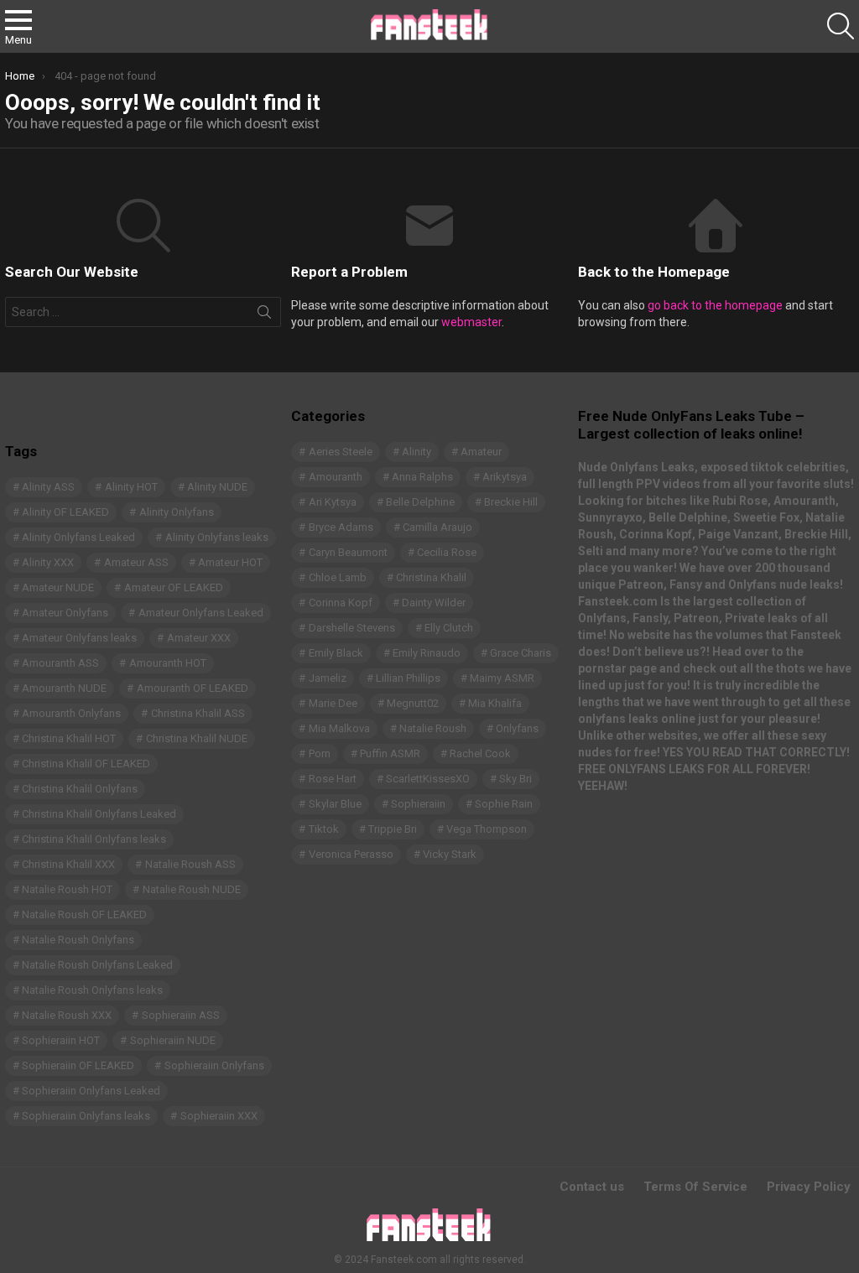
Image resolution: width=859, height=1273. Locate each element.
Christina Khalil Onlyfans (80, 788)
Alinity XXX (48, 562)
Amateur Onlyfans (65, 612)
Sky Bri (515, 778)
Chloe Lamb (338, 577)
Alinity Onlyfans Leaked (78, 537)
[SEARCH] (840, 26)
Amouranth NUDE (64, 688)
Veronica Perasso (351, 854)
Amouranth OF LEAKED (192, 688)
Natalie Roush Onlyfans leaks (92, 990)
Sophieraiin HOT (61, 1040)
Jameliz (327, 678)
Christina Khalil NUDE (196, 738)
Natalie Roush (432, 728)
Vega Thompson (486, 829)
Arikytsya (504, 476)
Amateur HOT (230, 562)
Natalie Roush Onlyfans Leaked (97, 965)
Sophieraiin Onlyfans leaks (86, 1115)
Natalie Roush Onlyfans (78, 939)
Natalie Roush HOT (67, 889)
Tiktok (324, 829)
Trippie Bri (392, 829)
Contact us (592, 1186)
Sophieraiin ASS (181, 1015)
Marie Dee (333, 703)
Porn (320, 753)
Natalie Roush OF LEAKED (84, 914)
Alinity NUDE (217, 487)
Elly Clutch (448, 627)
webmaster (471, 322)
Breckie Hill (511, 502)
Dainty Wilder (434, 602)
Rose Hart (333, 778)
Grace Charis (520, 653)
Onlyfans (517, 728)
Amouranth (335, 476)
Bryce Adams (341, 527)
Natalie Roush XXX (67, 1015)
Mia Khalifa (495, 703)
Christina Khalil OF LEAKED (86, 763)
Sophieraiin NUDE (173, 1040)
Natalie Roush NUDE (192, 889)
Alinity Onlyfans (176, 512)
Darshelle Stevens (352, 627)
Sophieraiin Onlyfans (214, 1065)
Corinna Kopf (340, 602)
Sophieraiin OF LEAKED (78, 1065)
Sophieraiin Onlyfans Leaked (91, 1090)
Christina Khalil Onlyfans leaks (94, 839)
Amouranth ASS (60, 663)
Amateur (481, 451)
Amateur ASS (136, 562)
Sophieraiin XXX (219, 1115)
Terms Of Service (695, 1186)
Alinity (416, 451)
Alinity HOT (131, 487)
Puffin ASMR (390, 753)
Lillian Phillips (408, 678)
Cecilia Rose (446, 552)
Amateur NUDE (58, 587)
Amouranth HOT (167, 663)
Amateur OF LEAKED (173, 587)
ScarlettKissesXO (428, 778)
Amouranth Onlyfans (71, 713)
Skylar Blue (335, 804)
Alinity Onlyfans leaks (216, 537)
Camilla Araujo (437, 527)
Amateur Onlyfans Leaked (200, 612)
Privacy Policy (809, 1186)
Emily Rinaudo (427, 653)
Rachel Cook (480, 753)
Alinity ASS (48, 487)
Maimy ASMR (502, 678)
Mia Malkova (339, 728)
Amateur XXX (199, 637)
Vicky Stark (449, 854)
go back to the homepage (715, 305)
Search (264, 315)
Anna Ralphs (422, 476)
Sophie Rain (504, 804)
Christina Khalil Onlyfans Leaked (99, 814)
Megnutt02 (413, 703)
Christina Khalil (431, 577)
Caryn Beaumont (348, 552)
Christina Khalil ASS (198, 713)
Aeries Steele (340, 451)
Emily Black (336, 653)
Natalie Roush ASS (190, 864)
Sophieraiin (418, 804)
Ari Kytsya (333, 502)
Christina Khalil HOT (69, 738)
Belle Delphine (420, 502)
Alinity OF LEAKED (65, 512)
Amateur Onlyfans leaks (79, 637)
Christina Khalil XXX (68, 864)
